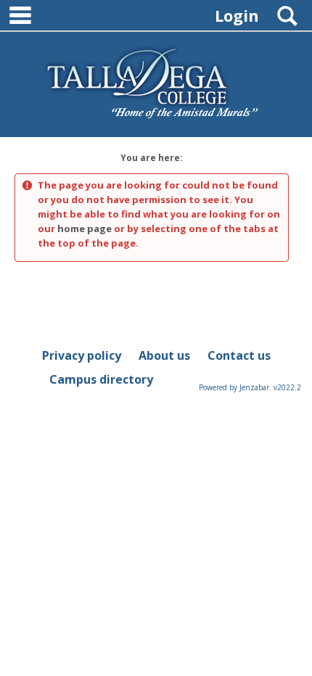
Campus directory (101, 379)
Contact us (239, 355)
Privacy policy (81, 355)
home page (84, 228)
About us (164, 355)
